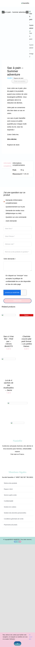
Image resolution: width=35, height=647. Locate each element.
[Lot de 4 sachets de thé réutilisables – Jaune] (8, 359)
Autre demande (11, 221)
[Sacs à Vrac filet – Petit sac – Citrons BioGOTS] (8, 315)
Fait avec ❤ (17, 541)
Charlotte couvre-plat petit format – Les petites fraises (26, 341)
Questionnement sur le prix (15, 207)
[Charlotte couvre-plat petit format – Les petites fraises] (26, 315)
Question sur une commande (16, 217)
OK (17, 643)
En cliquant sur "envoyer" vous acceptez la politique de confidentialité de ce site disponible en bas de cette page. (18, 280)
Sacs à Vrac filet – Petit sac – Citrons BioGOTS (8, 341)
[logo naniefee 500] (25, 3)
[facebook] (15, 461)
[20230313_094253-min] (15, 12)
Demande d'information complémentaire (14, 201)
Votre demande (10, 259)
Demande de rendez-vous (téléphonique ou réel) (15, 212)
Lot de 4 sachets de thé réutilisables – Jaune (8, 385)
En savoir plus (30, 637)
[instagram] (20, 461)
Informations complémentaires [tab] (7, 164)
